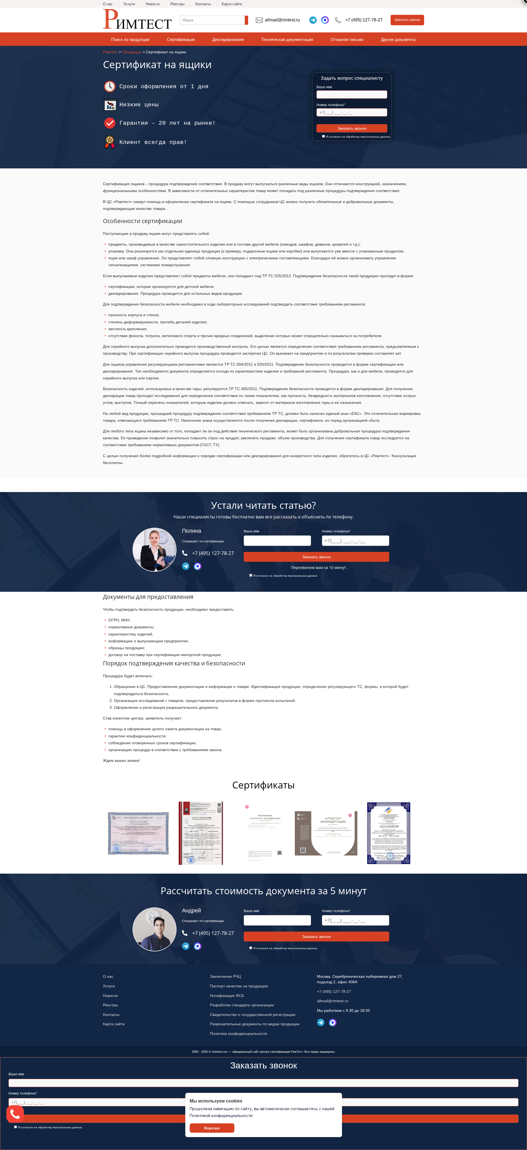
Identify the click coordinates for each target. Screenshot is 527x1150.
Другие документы (398, 39)
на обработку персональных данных (366, 136)
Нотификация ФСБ (227, 995)
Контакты (203, 4)
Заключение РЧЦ (225, 976)
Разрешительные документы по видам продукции (254, 1024)
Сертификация (181, 39)
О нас (108, 4)
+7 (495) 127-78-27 (334, 991)
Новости (152, 4)
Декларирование (228, 39)
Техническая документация (287, 39)
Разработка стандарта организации (242, 1005)
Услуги (129, 4)
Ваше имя (324, 87)
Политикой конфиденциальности (221, 1115)
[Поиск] (246, 20)
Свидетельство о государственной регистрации (252, 1014)
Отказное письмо (347, 39)
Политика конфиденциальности (238, 1033)
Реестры (177, 4)
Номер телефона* (330, 105)
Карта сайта (232, 4)
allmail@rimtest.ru (332, 1001)
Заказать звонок (407, 20)
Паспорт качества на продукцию (239, 986)
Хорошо (212, 1128)
